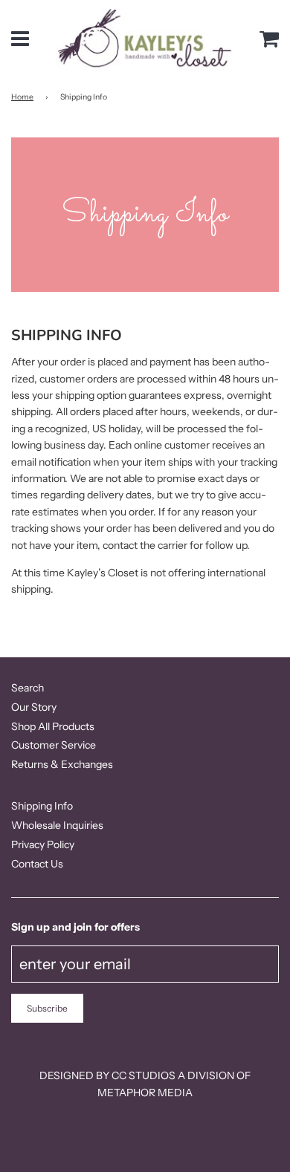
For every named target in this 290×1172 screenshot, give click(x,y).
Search (27, 687)
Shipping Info (42, 806)
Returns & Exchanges (62, 764)
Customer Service (53, 745)
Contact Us (37, 863)
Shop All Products (52, 726)
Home (22, 97)
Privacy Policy (42, 844)
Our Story (34, 707)
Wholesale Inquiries (57, 825)
